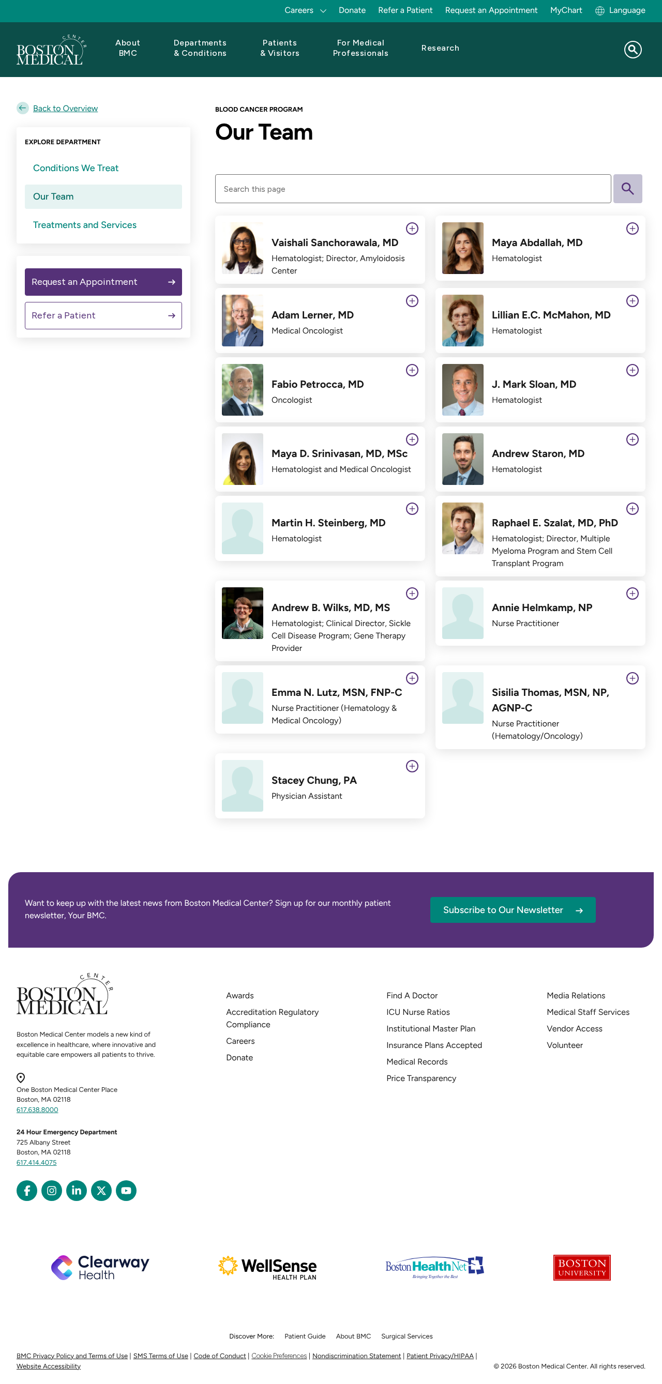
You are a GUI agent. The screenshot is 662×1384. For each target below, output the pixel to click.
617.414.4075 (37, 1163)
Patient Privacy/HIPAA (440, 1356)
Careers (240, 1041)
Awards (239, 995)
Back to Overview (65, 108)
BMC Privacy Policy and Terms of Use (72, 1356)
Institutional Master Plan (430, 1028)
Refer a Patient (405, 10)
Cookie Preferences (279, 1356)
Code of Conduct (220, 1356)
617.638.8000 (37, 1110)
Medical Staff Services (588, 1012)
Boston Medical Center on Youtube (126, 1190)
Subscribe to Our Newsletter (503, 910)
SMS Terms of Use (160, 1356)
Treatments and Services (85, 225)
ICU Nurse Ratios (418, 1012)
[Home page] (65, 1012)
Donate (352, 10)
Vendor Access (575, 1028)
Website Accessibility (49, 1367)
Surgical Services (406, 1337)
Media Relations (576, 995)
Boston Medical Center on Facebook (27, 1190)
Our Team (53, 196)
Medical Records (417, 1062)
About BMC (353, 1337)
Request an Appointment (491, 10)
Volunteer (565, 1045)
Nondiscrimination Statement (356, 1356)
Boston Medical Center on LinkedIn (76, 1190)
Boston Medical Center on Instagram (51, 1190)
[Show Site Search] (633, 49)
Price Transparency (421, 1078)
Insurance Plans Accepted (434, 1045)
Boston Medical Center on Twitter (101, 1190)
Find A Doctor (412, 995)
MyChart (566, 10)
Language (627, 10)
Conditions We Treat (76, 168)
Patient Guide (304, 1337)
